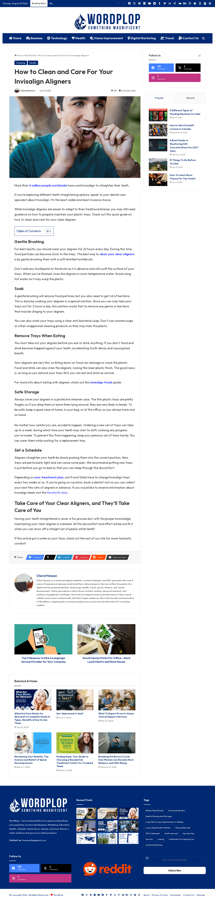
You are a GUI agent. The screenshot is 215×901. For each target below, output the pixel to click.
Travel (169, 38)
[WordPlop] (107, 22)
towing (161, 839)
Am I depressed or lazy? (69, 713)
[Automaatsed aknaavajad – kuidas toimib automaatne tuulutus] (107, 838)
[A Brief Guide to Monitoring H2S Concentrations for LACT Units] (158, 145)
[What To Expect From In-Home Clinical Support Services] (116, 699)
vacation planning (153, 845)
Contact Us (190, 38)
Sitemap (201, 895)
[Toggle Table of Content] (46, 231)
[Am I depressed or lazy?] (74, 699)
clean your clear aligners (117, 254)
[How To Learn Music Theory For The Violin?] (158, 179)
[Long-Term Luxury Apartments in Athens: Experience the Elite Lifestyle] (107, 813)
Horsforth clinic (57, 493)
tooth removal (171, 833)
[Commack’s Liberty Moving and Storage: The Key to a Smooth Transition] (86, 813)
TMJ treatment (152, 833)
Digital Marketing (143, 38)
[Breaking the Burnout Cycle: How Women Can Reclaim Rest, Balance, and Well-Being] (116, 742)
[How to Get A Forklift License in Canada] (158, 130)
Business (36, 38)
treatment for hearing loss (181, 839)
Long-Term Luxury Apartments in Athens (164, 822)
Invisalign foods (101, 382)
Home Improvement (108, 38)
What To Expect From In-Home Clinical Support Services (116, 715)
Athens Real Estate (154, 810)
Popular (159, 97)
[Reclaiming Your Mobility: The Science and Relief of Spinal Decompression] (32, 742)
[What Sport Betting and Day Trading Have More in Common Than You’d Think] (86, 825)
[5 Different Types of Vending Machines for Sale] (158, 115)
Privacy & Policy (160, 895)
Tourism (149, 839)
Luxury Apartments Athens (158, 827)
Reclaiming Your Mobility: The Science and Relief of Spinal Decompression (31, 759)
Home (17, 38)
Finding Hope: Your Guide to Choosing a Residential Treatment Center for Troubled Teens (74, 761)
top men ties (189, 833)
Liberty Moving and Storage (158, 816)
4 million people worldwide (48, 185)
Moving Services (182, 827)
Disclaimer (175, 895)
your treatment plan (48, 477)
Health (80, 38)
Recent (190, 97)
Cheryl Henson (27, 90)
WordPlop (58, 895)
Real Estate (30, 55)
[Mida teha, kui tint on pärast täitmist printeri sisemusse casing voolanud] (86, 838)
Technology (58, 38)
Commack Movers (176, 810)
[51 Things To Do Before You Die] (158, 164)
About (146, 895)
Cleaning (20, 62)
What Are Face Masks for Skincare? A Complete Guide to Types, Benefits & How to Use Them (96, 3)
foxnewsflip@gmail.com (34, 840)
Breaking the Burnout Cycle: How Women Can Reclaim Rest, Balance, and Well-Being (116, 759)
